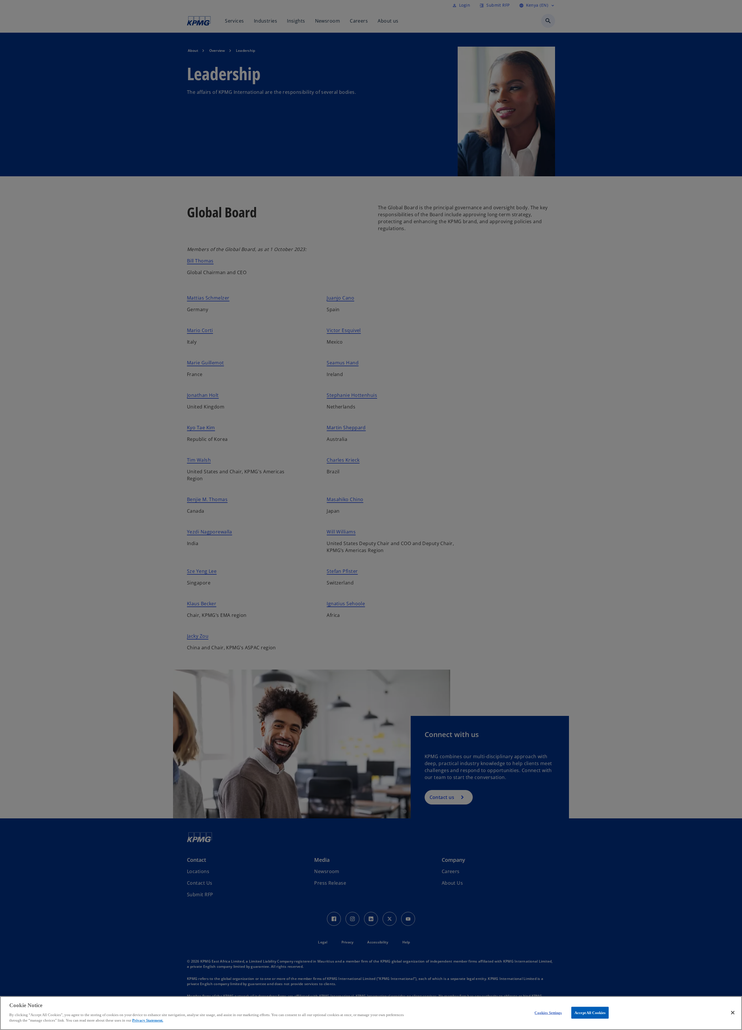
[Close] (732, 1012)
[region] (371, 1013)
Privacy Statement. (147, 1020)
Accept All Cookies (589, 1012)
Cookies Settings (548, 1012)
